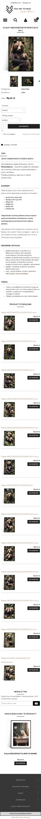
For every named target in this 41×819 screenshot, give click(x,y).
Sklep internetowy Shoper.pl (21, 817)
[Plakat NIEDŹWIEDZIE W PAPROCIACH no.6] (10, 553)
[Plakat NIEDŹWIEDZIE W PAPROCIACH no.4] (10, 467)
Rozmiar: (5, 106)
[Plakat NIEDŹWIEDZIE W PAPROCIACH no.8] (10, 582)
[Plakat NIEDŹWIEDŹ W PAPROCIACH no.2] (10, 323)
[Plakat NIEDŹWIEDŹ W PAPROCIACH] (10, 496)
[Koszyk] (36, 20)
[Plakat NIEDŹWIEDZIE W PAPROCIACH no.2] (10, 438)
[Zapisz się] (36, 703)
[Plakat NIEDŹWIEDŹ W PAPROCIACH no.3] (10, 640)
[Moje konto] (25, 20)
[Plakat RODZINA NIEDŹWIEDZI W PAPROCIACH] (10, 673)
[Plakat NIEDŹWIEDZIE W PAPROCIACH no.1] (10, 409)
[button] (5, 20)
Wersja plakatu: (7, 115)
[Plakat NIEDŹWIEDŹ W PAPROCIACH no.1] (10, 352)
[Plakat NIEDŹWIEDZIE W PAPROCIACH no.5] (10, 611)
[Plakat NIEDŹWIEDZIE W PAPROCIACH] (10, 380)
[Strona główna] (20, 9)
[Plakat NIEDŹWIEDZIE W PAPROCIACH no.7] (10, 524)
